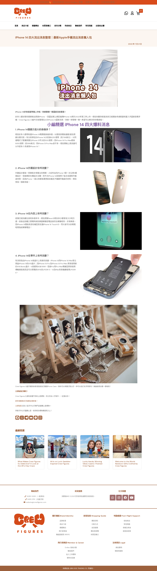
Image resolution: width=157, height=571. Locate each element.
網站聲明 (119, 547)
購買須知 (95, 521)
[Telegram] (26, 418)
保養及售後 (127, 528)
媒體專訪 (35, 26)
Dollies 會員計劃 (71, 547)
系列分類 (57, 26)
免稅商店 (68, 26)
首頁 (16, 26)
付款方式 (95, 524)
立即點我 (18, 406)
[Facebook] (17, 418)
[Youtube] (131, 498)
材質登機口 (46, 26)
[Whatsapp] (22, 418)
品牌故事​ (63, 521)
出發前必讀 (100, 26)
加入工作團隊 (71, 554)
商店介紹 (25, 26)
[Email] (31, 418)
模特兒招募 (71, 558)
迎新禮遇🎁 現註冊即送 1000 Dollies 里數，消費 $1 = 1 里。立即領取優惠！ (78, 2)
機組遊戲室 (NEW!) (63, 534)
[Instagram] (40, 418)
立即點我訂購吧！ (21, 391)
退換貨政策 (127, 531)
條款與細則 (119, 551)
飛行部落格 (63, 531)
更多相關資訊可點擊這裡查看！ (26, 401)
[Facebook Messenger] (36, 418)
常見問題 (88, 26)
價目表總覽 (95, 531)
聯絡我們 (78, 26)
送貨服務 (95, 528)
